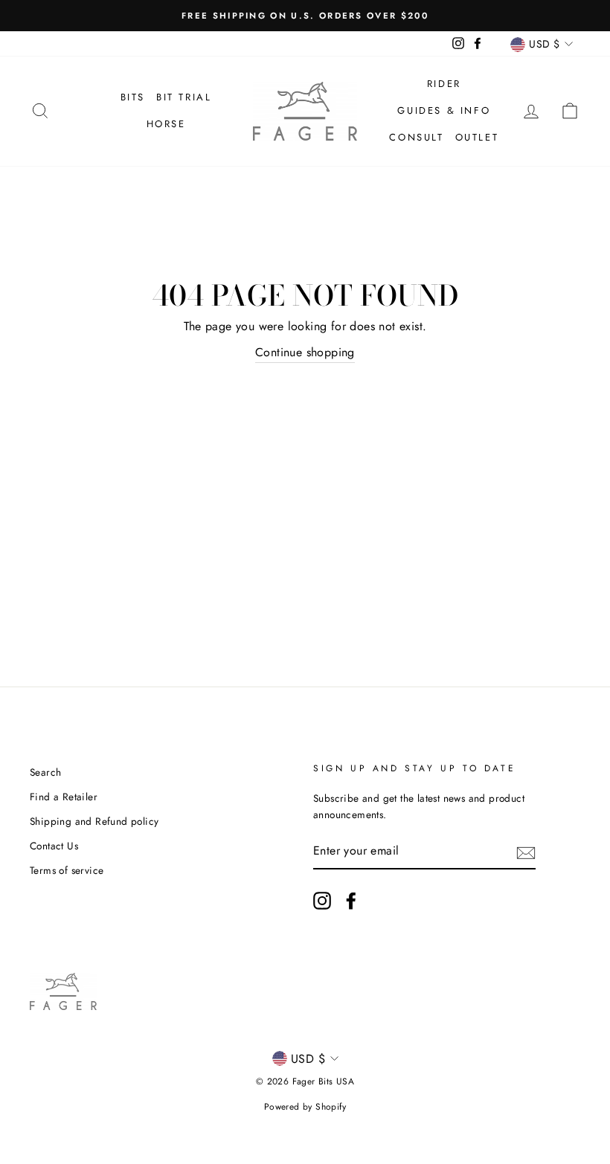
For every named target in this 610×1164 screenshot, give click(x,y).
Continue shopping (305, 352)
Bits (133, 97)
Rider (444, 84)
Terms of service (66, 870)
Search (45, 772)
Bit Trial (183, 97)
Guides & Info (443, 110)
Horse (166, 124)
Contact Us (54, 845)
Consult (416, 137)
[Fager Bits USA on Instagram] (322, 901)
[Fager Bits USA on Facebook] (351, 901)
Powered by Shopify (305, 1106)
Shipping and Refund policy (94, 821)
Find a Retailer (63, 796)
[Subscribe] (526, 851)
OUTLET (477, 137)
